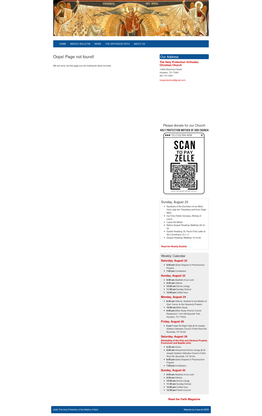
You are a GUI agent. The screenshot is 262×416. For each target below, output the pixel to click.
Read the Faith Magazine (184, 399)
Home (62, 43)
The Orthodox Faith (117, 43)
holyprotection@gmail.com (172, 80)
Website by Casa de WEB (196, 409)
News (97, 43)
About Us (139, 43)
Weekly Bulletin (80, 43)
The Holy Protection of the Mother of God (78, 409)
